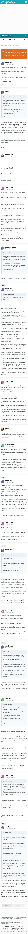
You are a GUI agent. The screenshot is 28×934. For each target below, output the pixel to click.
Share (7, 905)
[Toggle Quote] (3, 96)
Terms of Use (5, 928)
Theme (22, 928)
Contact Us (18, 929)
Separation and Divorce (12, 45)
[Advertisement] (14, 19)
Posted (9, 64)
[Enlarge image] (23, 515)
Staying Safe (19, 926)
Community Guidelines (9, 926)
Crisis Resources (14, 928)
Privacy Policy (10, 929)
